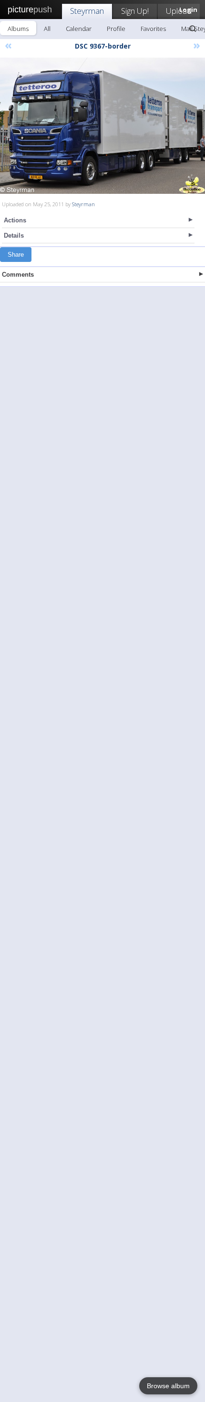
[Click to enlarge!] (102, 126)
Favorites (153, 28)
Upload (179, 10)
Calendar (79, 28)
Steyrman (87, 10)
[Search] (192, 28)
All (47, 28)
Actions (15, 220)
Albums (18, 28)
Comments (18, 274)
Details (14, 235)
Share (16, 254)
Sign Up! (135, 10)
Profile (116, 28)
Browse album (168, 1386)
